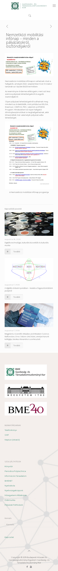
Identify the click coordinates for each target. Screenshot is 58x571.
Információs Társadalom (15, 476)
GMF (7, 435)
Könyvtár (9, 466)
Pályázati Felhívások (14, 505)
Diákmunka (10, 500)
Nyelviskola (10, 485)
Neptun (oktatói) (12, 440)
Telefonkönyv (11, 430)
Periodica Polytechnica (15, 471)
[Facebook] (27, 566)
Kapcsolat (9, 537)
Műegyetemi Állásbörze (16, 495)
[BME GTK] (29, 5)
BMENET (8, 481)
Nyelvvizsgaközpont (14, 490)
